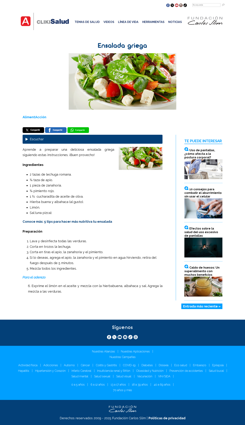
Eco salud (180, 365)
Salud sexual (102, 376)
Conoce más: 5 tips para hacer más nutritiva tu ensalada (67, 221)
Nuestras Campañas (123, 357)
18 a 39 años (140, 384)
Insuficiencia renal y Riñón (113, 371)
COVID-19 (129, 365)
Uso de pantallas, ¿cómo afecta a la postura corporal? (199, 154)
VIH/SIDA (164, 376)
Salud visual (123, 376)
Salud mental (79, 376)
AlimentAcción (34, 117)
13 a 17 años (118, 384)
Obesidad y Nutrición (150, 371)
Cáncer (85, 365)
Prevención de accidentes (186, 371)
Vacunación (144, 376)
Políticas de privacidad (167, 418)
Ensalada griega (122, 46)
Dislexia (163, 365)
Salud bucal (216, 371)
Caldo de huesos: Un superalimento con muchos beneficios (202, 271)
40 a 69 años (162, 384)
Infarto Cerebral (81, 371)
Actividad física (27, 365)
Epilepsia (218, 365)
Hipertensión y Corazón (50, 371)
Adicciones (50, 365)
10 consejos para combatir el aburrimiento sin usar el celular (203, 193)
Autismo (69, 365)
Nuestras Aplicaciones (135, 351)
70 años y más (122, 390)
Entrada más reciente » (202, 306)
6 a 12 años (98, 384)
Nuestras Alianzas (103, 351)
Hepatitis (23, 371)
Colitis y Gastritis (106, 365)
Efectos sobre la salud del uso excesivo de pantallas (201, 232)
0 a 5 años (78, 384)
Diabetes (147, 365)
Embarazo (199, 365)
